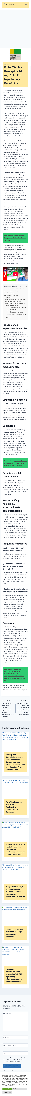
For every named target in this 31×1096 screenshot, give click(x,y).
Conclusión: (10, 317)
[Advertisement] (15, 27)
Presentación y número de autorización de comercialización (15, 302)
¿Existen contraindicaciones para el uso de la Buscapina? (18, 315)
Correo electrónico (10, 1045)
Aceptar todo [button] (7, 1088)
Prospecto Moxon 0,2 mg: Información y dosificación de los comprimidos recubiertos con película (15, 892)
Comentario (7, 1013)
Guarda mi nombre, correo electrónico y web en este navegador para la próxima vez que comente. (15, 1059)
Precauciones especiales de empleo (15, 289)
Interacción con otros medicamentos (11, 292)
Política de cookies (7, 1085)
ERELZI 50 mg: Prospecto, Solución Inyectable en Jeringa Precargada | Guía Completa (8, 709)
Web (4, 1053)
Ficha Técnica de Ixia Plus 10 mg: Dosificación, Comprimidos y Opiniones (14, 807)
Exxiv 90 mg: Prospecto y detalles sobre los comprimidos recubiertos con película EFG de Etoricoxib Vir (15, 849)
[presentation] (15, 741)
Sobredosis (8, 297)
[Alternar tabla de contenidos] (25, 286)
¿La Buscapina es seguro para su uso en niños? (18, 308)
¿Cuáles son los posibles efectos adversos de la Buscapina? (18, 311)
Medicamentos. (9, 64)
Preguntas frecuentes (11, 305)
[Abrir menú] (25, 5)
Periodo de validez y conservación (15, 299)
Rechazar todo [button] (7, 1092)
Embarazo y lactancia (11, 295)
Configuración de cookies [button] (19, 1088)
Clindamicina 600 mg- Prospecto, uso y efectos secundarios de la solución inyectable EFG (23, 707)
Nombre (6, 1037)
